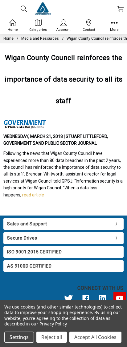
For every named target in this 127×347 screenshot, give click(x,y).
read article (33, 194)
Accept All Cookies (95, 337)
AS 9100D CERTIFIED (29, 266)
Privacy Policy (52, 324)
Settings (19, 337)
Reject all (51, 337)
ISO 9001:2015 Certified (34, 251)
